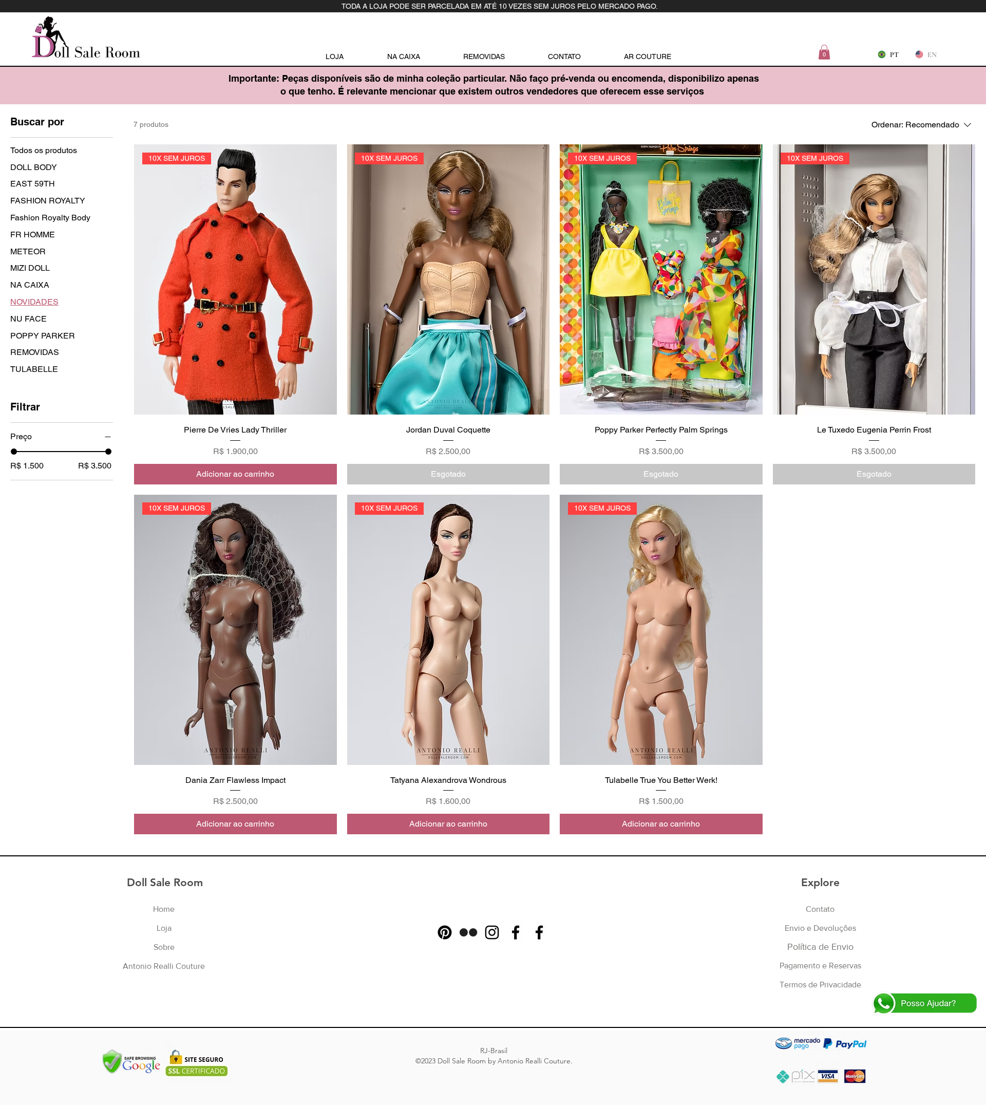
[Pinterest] (444, 932)
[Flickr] (468, 932)
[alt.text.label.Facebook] (515, 932)
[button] (824, 52)
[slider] (14, 451)
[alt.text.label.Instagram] (492, 932)
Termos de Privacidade (820, 984)
